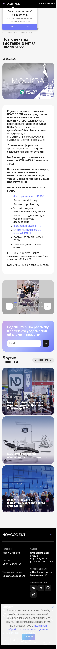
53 (39, 197)
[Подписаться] (46, 343)
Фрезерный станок (24, 197)
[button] (9, 306)
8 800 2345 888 (47, 4)
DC (43, 197)
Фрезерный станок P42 (27, 226)
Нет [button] (28, 27)
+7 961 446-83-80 (11, 565)
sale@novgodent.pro (13, 576)
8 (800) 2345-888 (11, 553)
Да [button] (11, 27)
